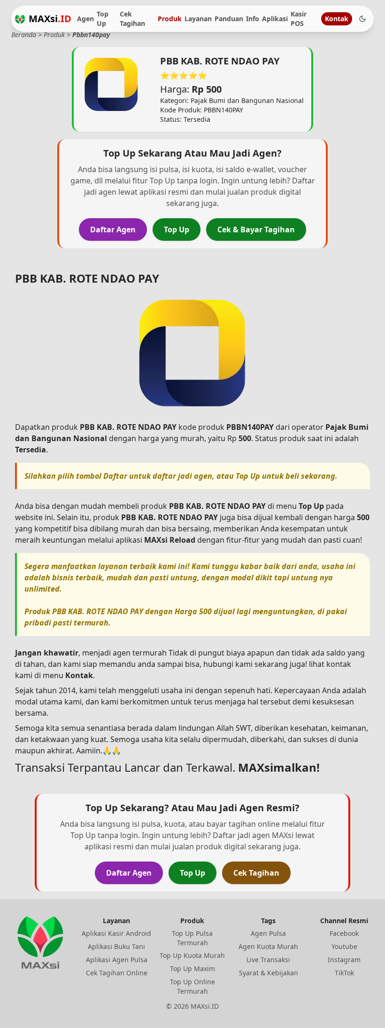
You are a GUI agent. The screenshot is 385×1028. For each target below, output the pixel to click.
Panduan (229, 18)
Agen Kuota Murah (268, 946)
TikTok (344, 972)
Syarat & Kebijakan (268, 972)
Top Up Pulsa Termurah (192, 938)
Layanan (198, 18)
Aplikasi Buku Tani (116, 946)
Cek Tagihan (132, 18)
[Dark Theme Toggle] (362, 18)
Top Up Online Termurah (192, 986)
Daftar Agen (113, 229)
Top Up (102, 18)
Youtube (344, 946)
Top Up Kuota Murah (192, 955)
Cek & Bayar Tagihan (256, 229)
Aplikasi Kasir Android (116, 933)
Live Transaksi (268, 959)
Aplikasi (275, 18)
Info (252, 18)
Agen (85, 18)
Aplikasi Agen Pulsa (116, 959)
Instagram (344, 959)
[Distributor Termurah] (20, 19)
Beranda (23, 34)
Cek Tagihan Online (116, 972)
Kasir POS (299, 18)
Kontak (336, 18)
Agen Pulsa (268, 933)
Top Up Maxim (192, 968)
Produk (170, 18)
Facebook (344, 933)
